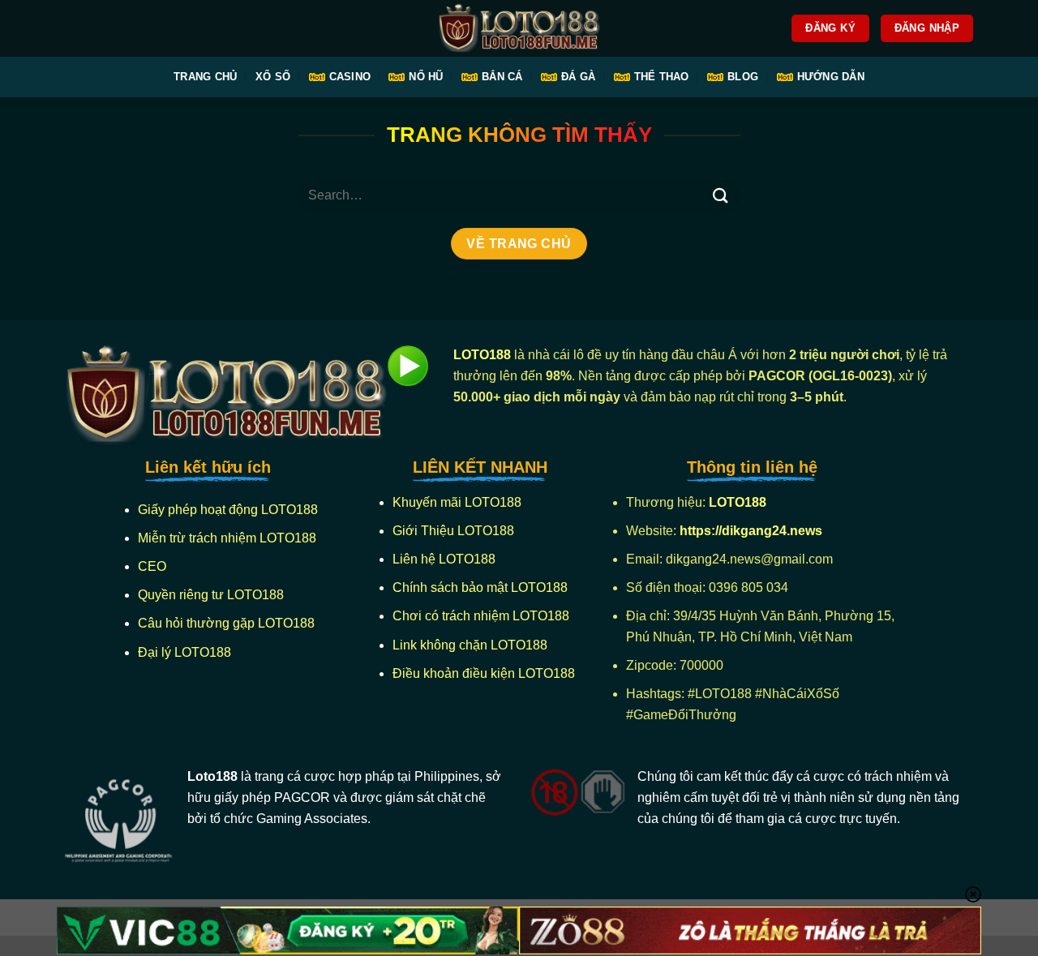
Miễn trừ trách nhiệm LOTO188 (227, 538)
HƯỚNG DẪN (830, 77)
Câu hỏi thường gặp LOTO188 (226, 623)
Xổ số (272, 77)
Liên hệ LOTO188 (443, 559)
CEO (152, 566)
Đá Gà (578, 77)
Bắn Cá (502, 77)
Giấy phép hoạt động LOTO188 (228, 510)
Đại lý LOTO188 (184, 652)
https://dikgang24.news (753, 531)
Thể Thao (661, 77)
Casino (350, 77)
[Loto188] (519, 29)
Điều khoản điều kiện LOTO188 (483, 673)
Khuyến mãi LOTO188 (456, 502)
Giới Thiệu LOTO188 (453, 531)
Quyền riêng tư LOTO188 (211, 595)
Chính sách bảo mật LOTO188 (480, 587)
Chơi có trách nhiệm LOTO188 (480, 616)
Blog (742, 77)
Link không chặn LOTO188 (469, 645)
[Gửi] (720, 195)
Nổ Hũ (426, 77)
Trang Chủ (205, 77)
